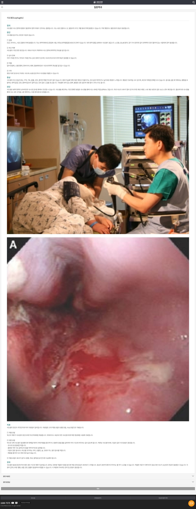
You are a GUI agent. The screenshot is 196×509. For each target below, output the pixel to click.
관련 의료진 (6, 476)
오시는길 (33, 498)
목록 (98, 489)
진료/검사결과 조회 (163, 498)
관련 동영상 (6, 482)
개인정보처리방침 (25, 503)
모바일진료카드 (97, 498)
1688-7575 (5, 502)
